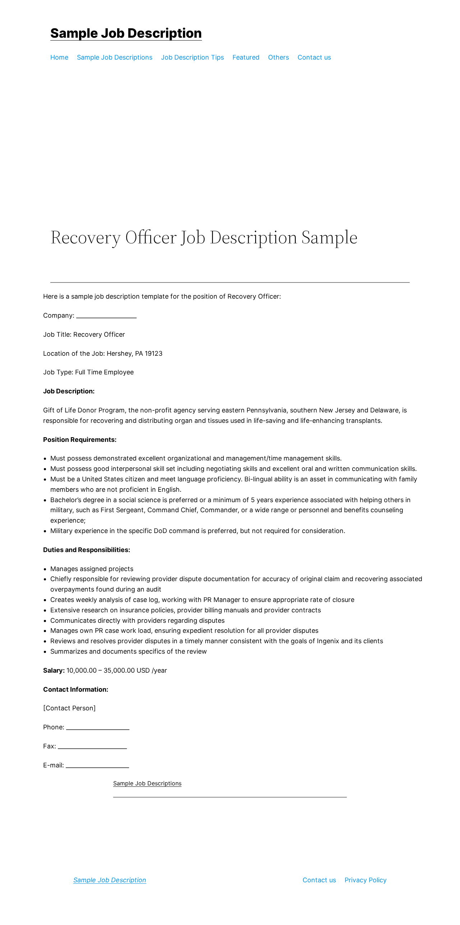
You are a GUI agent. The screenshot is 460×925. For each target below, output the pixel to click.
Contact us (319, 880)
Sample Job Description (126, 33)
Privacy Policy (366, 880)
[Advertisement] (230, 167)
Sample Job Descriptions (147, 783)
